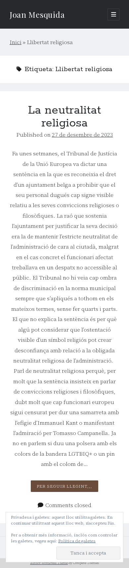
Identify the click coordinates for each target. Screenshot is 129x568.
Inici (16, 42)
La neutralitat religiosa (64, 117)
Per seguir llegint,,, (67, 487)
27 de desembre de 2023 (82, 135)
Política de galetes (77, 541)
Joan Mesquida (37, 14)
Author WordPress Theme (49, 563)
